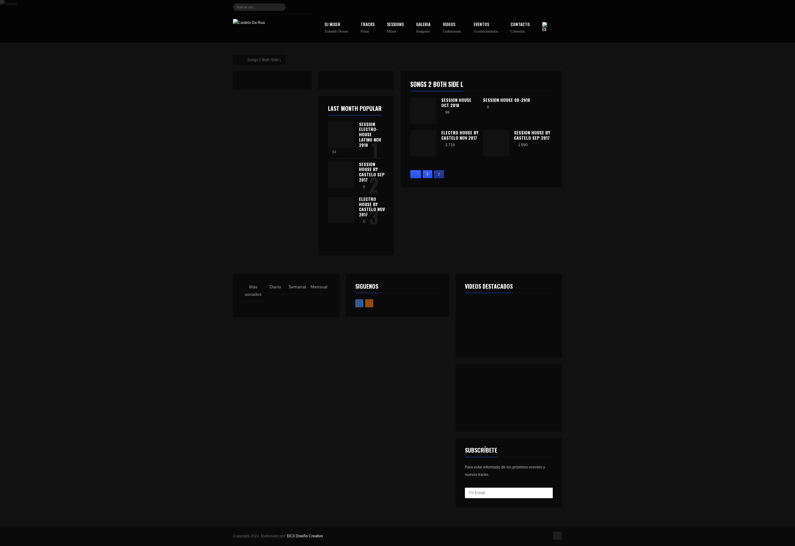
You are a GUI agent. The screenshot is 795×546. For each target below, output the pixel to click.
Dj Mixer (336, 28)
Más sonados (253, 290)
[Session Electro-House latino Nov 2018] (341, 135)
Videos (452, 28)
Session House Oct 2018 (456, 102)
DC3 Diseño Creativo (305, 536)
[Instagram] (308, 7)
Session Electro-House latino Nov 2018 (370, 134)
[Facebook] (297, 7)
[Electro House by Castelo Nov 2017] (341, 209)
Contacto (520, 28)
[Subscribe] (547, 493)
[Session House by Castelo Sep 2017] (341, 175)
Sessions (395, 28)
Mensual (319, 286)
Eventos (486, 28)
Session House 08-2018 (506, 100)
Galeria (423, 28)
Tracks (368, 28)
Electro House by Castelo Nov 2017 (459, 135)
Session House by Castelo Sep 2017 (532, 135)
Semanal (297, 286)
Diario (275, 286)
